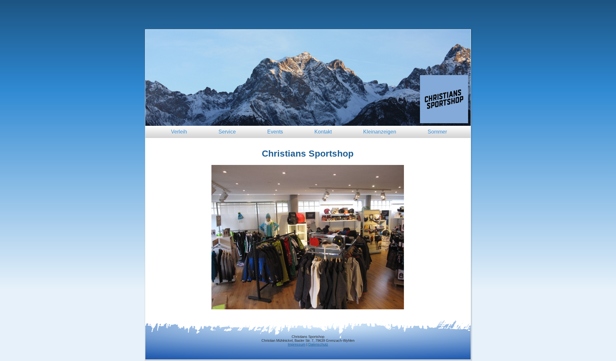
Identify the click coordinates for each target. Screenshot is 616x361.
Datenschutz (318, 344)
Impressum (296, 344)
